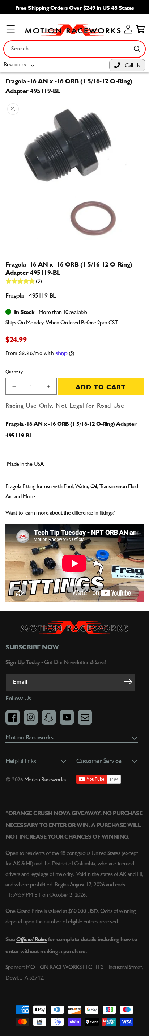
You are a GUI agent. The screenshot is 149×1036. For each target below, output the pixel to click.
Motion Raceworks (45, 780)
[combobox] (74, 49)
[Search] (137, 49)
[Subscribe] (128, 682)
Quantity (14, 372)
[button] (20, 65)
